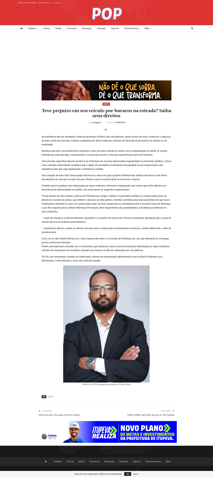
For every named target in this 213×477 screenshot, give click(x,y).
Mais (147, 28)
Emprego (101, 28)
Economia (72, 28)
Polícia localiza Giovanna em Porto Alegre (59, 415)
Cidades (32, 28)
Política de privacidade (27, 3)
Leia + (135, 474)
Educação (87, 28)
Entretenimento (131, 28)
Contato (57, 3)
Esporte (115, 28)
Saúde (58, 28)
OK (127, 474)
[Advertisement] (106, 54)
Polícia (46, 28)
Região (106, 104)
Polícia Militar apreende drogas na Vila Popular (150, 415)
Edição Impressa (45, 3)
